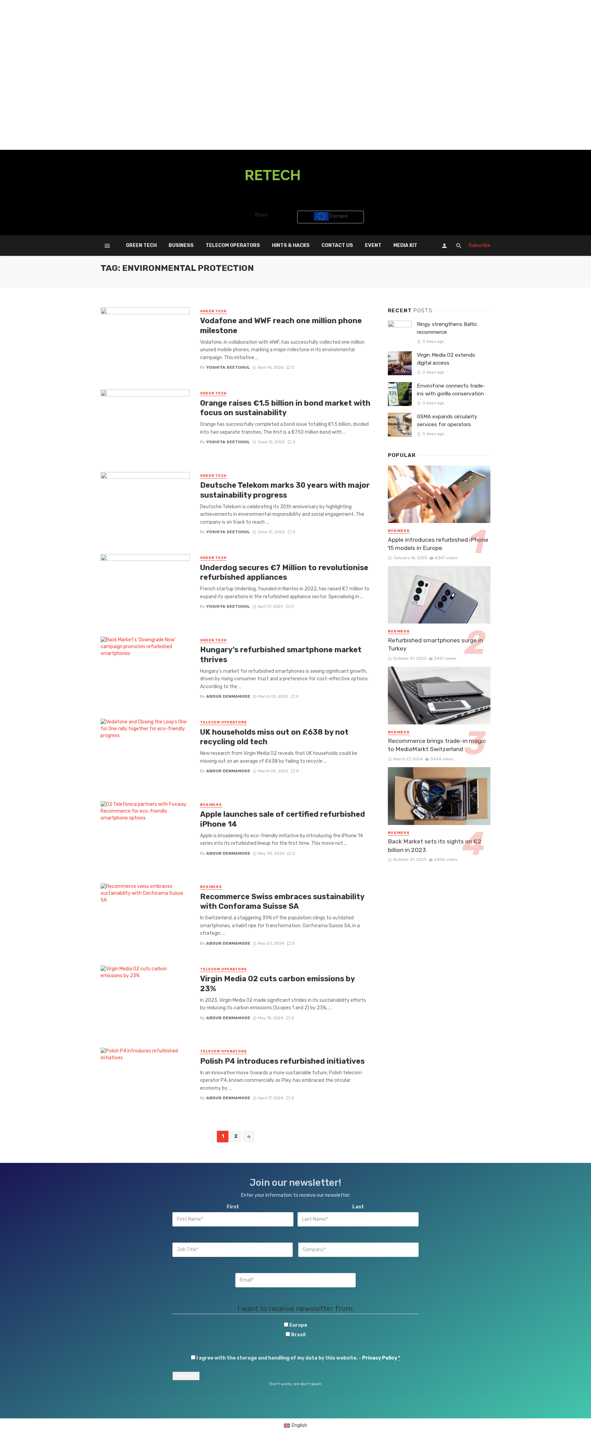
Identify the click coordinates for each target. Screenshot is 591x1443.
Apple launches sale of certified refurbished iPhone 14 (282, 819)
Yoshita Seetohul (228, 367)
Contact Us (337, 245)
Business (181, 245)
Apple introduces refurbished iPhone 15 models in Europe (438, 544)
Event (373, 245)
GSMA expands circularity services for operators (447, 421)
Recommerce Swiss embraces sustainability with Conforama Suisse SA (282, 901)
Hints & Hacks (291, 245)
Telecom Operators (233, 245)
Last (358, 1207)
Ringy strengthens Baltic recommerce (447, 328)
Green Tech (141, 245)
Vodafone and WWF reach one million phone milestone (281, 325)
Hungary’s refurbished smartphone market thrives (281, 654)
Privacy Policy (379, 1358)
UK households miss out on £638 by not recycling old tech (274, 737)
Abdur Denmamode (228, 696)
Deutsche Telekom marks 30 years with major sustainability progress (285, 490)
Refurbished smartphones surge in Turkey (435, 644)
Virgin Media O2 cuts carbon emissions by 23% (277, 983)
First (233, 1207)
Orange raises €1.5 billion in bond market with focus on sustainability (285, 408)
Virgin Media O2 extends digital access (446, 359)
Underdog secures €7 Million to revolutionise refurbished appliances (284, 572)
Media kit (405, 245)
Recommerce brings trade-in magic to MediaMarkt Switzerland (437, 745)
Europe (338, 216)
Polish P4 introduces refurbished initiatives (282, 1061)
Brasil (260, 215)
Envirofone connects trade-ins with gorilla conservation (451, 390)
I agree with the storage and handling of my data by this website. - (298, 1358)
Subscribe (479, 245)
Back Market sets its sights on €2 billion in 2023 (435, 845)
